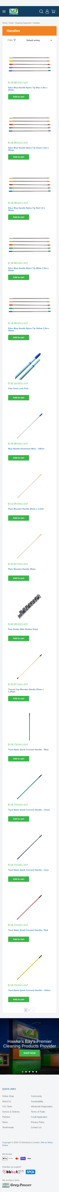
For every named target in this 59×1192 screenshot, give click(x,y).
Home (4, 23)
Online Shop (8, 1096)
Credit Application (39, 1117)
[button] (22, 1071)
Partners (6, 1117)
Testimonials (8, 1127)
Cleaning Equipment (23, 23)
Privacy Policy (37, 1122)
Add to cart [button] (18, 96)
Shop (11, 23)
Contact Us (36, 1127)
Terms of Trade (38, 1111)
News (5, 1122)
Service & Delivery (11, 1111)
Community (36, 1096)
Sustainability (37, 1101)
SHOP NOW (29, 1053)
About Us (6, 1101)
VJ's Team (7, 1106)
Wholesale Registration (41, 1106)
